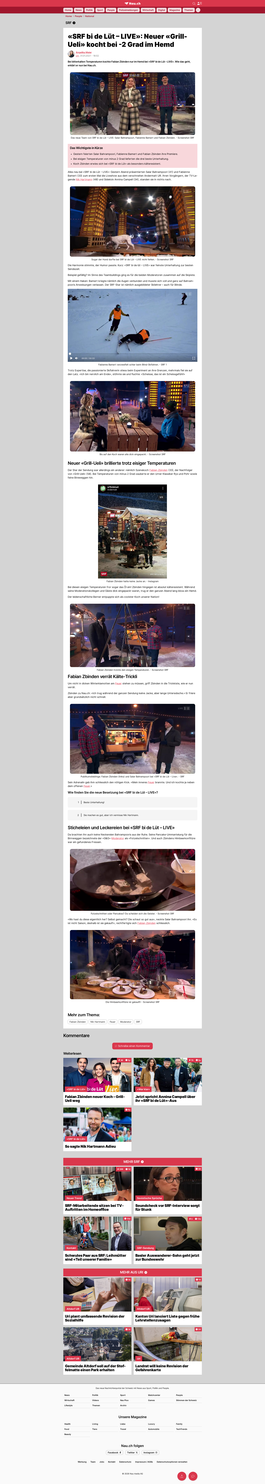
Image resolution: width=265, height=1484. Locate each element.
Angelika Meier (84, 52)
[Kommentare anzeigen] (192, 1476)
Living (95, 1424)
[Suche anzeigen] (194, 3)
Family (179, 1424)
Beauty (67, 1434)
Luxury (151, 1424)
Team (93, 1462)
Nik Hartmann (84, 179)
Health (67, 1424)
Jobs (101, 1462)
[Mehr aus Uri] (132, 1272)
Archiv (123, 1405)
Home (69, 16)
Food (66, 1429)
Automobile (153, 1429)
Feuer (118, 683)
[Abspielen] (71, 359)
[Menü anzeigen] (199, 3)
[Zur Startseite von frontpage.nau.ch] (132, 3)
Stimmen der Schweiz (186, 1400)
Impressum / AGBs (144, 1462)
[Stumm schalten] (76, 359)
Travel (123, 1429)
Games (151, 1400)
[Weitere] (198, 10)
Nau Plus (124, 1400)
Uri (77, 55)
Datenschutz (125, 1462)
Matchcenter (154, 1395)
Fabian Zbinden (158, 470)
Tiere (94, 1429)
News (67, 1395)
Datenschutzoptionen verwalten (172, 1462)
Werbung (82, 1462)
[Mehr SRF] (132, 1162)
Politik (95, 1395)
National (89, 16)
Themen (96, 1405)
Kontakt (111, 1462)
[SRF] (132, 23)
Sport (122, 1395)
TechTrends (181, 1429)
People (78, 16)
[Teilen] (181, 1476)
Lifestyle (68, 1405)
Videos (95, 1400)
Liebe (122, 1424)
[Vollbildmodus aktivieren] (193, 359)
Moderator (118, 838)
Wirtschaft (69, 1400)
